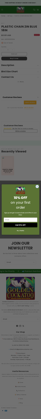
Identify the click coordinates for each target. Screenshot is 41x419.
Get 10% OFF (20, 225)
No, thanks (20, 230)
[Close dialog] (37, 186)
